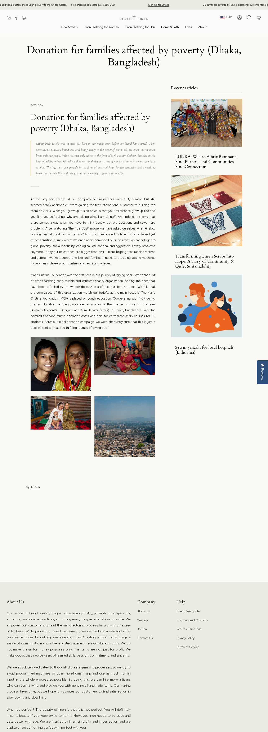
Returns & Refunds (189, 629)
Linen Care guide (188, 611)
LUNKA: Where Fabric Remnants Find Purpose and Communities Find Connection (206, 161)
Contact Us (145, 638)
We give (142, 620)
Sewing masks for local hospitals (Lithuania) (204, 350)
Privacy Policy (186, 638)
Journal (142, 629)
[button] (101, 27)
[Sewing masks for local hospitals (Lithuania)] (206, 306)
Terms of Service (188, 647)
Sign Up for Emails (158, 4)
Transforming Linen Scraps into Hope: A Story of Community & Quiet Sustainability (204, 261)
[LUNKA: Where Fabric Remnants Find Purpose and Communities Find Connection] (206, 123)
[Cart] (259, 17)
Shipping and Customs (192, 620)
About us (143, 611)
